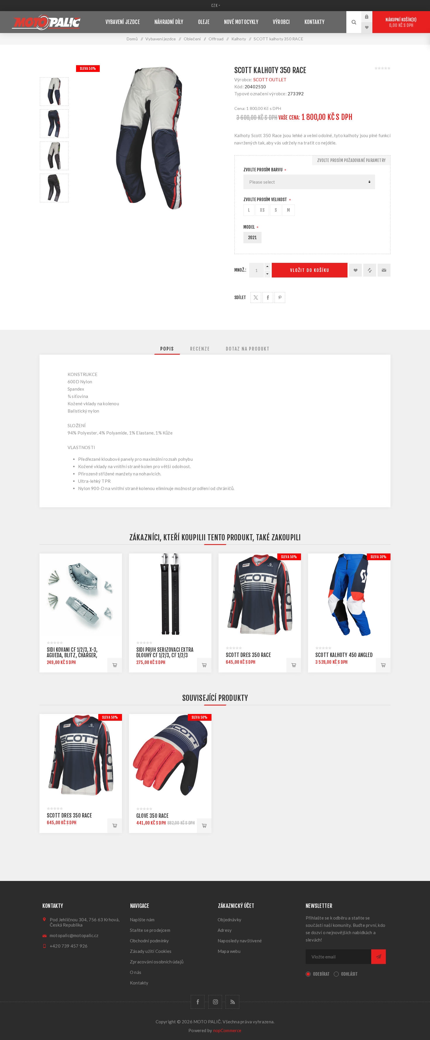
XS (262, 210)
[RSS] (232, 1002)
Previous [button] (54, 70)
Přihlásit (371, 16)
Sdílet (240, 297)
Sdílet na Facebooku (267, 297)
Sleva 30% (379, 557)
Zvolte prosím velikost (265, 199)
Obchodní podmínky (149, 940)
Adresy (225, 930)
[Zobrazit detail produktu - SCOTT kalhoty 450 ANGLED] (349, 594)
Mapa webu (229, 951)
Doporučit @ (384, 270)
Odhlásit (349, 974)
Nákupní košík (400, 22)
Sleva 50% (88, 68)
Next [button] (54, 209)
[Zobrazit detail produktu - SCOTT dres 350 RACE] (260, 594)
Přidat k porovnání (369, 270)
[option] (54, 91)
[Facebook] (197, 1002)
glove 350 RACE (152, 816)
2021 (252, 237)
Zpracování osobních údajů (156, 961)
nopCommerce (227, 1030)
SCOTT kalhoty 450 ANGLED (344, 655)
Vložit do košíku (309, 270)
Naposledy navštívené (240, 940)
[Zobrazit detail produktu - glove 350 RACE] (170, 755)
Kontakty (139, 982)
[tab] (167, 349)
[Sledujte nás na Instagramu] (215, 1002)
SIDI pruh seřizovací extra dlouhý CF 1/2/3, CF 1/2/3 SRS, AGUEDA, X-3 (164, 655)
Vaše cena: (289, 118)
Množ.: (240, 270)
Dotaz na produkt (248, 349)
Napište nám (142, 919)
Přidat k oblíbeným (355, 270)
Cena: (239, 108)
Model (249, 227)
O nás (135, 972)
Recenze (200, 349)
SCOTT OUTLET (269, 79)
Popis (167, 349)
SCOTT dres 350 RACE (248, 655)
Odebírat (321, 974)
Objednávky (229, 919)
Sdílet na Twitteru (255, 297)
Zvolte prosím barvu (263, 170)
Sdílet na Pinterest (279, 297)
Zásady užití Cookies (150, 951)
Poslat (378, 956)
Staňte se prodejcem (150, 930)
